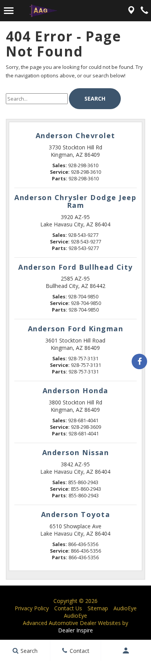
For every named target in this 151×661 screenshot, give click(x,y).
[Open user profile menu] (126, 650)
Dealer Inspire (75, 630)
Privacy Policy (32, 608)
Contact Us (68, 608)
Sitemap (98, 608)
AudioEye (125, 608)
